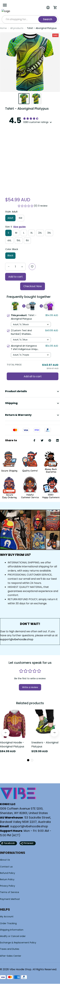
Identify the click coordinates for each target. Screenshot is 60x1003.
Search (47, 19)
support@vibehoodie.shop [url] (16, 639)
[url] (29, 826)
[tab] (28, 760)
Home (3, 28)
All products (16, 28)
